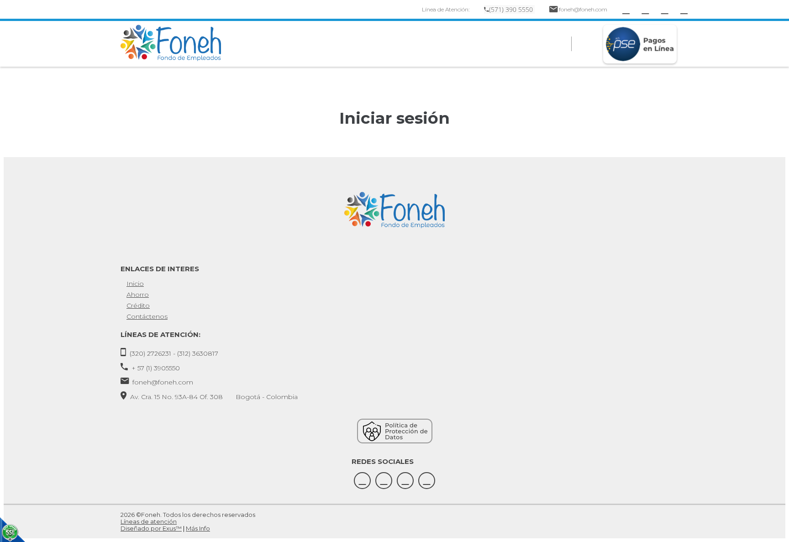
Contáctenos (147, 316)
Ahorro (137, 294)
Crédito (138, 305)
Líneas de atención (149, 521)
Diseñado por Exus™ (151, 528)
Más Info (198, 528)
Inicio (135, 283)
